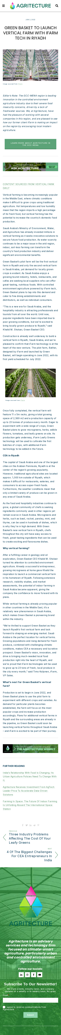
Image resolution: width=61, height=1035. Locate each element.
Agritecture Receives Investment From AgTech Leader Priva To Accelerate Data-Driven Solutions (29, 791)
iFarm (20, 84)
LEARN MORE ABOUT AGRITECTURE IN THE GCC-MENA (30, 144)
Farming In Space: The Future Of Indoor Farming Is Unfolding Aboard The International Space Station (30, 805)
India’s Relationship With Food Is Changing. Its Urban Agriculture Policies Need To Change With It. (30, 776)
